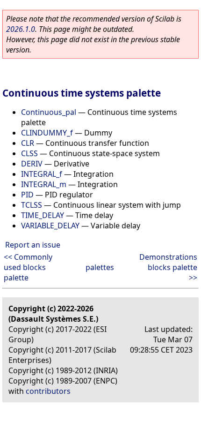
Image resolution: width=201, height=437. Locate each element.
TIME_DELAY (42, 215)
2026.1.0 (20, 29)
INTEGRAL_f (41, 174)
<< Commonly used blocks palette (28, 267)
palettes (100, 267)
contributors (48, 391)
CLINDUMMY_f (47, 133)
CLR (27, 143)
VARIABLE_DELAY (50, 225)
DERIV (32, 163)
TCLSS (31, 205)
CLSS (29, 153)
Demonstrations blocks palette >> (168, 267)
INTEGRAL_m (43, 184)
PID (27, 194)
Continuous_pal (48, 112)
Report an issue (32, 245)
